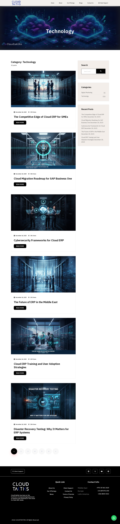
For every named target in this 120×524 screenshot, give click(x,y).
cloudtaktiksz (79, 509)
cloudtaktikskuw (78, 512)
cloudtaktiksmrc (29, 512)
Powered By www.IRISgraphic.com (46, 520)
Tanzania (112, 504)
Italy (99, 504)
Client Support (104, 3)
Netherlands (84, 504)
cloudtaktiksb (59, 507)
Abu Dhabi (17, 504)
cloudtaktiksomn (111, 512)
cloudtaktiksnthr (106, 509)
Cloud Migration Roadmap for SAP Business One (43, 178)
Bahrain (39, 504)
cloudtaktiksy (73, 509)
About (60, 3)
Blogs (81, 3)
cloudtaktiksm (3, 509)
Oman (46, 504)
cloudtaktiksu (49, 509)
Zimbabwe (116, 504)
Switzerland (92, 504)
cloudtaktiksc (65, 507)
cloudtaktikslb (65, 512)
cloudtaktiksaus (16, 512)
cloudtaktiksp (20, 509)
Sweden (78, 504)
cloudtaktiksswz (85, 509)
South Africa (5, 507)
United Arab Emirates (24, 504)
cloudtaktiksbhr (85, 512)
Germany (56, 504)
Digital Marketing (86, 92)
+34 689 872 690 (103, 491)
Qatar (37, 504)
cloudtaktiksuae (105, 512)
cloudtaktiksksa (98, 512)
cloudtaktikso (14, 509)
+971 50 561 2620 (103, 488)
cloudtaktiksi (99, 507)
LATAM (68, 504)
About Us (52, 488)
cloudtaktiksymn (23, 515)
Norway (75, 504)
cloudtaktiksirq (71, 512)
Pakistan (20, 507)
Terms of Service (68, 494)
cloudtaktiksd (71, 507)
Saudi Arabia (30, 504)
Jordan (52, 504)
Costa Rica (71, 504)
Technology (85, 96)
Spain (97, 504)
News (52, 494)
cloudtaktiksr (32, 509)
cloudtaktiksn (9, 509)
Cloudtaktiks (2, 504)
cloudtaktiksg (88, 507)
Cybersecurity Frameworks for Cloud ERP (39, 240)
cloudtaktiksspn (3, 512)
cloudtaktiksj (105, 507)
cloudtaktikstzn (50, 512)
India (23, 507)
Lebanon (49, 504)
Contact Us (90, 3)
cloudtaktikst (43, 509)
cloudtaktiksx (67, 509)
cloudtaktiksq (26, 509)
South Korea (35, 507)
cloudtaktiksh (94, 507)
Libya (42, 507)
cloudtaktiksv (55, 509)
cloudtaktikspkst (3, 515)
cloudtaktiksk (111, 507)
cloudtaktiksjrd (17, 515)
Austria (101, 504)
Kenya (108, 504)
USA (49, 507)
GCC (47, 507)
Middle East (64, 504)
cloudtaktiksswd (92, 509)
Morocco (105, 504)
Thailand (26, 507)
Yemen (44, 507)
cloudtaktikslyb (10, 515)
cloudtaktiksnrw (99, 509)
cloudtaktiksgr (22, 512)
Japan (39, 507)
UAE (15, 507)
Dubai (8, 504)
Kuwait (43, 504)
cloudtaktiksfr (113, 509)
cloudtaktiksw (61, 509)
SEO (6, 504)
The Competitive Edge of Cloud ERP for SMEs (41, 116)
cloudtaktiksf (82, 507)
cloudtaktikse (76, 507)
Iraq (9, 507)
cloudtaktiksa (53, 507)
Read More (20, 122)
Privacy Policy (68, 497)
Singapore (31, 507)
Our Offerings (71, 3)
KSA (34, 504)
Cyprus (60, 504)
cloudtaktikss (38, 509)
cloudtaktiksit (9, 512)
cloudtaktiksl (116, 507)
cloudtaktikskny (36, 512)
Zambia (1, 507)
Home (52, 3)
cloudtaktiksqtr (91, 512)
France (88, 504)
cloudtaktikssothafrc (57, 512)
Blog (58, 37)
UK (81, 504)
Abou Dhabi (12, 504)
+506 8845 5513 (103, 494)
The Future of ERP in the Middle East (35, 302)
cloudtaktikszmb (42, 512)
